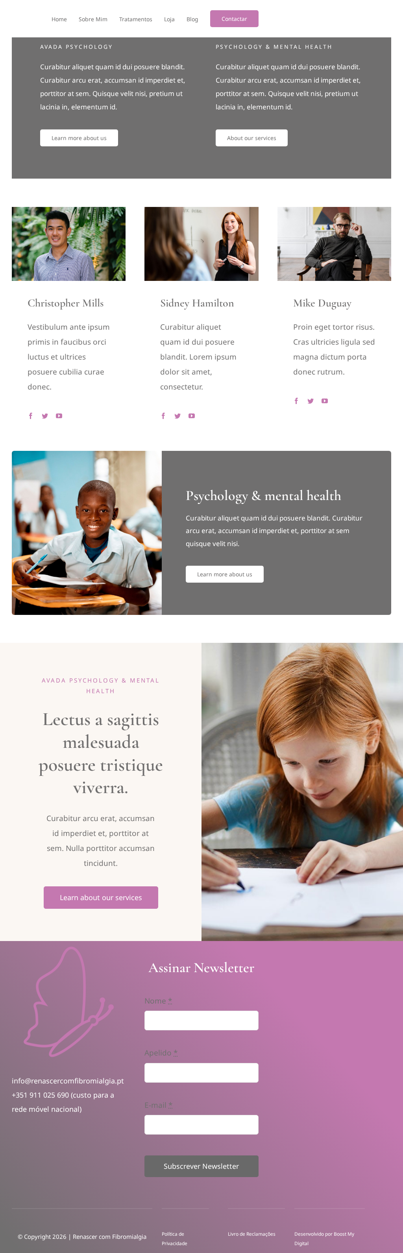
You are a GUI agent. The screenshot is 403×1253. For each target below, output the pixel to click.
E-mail (158, 1105)
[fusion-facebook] (31, 416)
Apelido (160, 1053)
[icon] (69, 948)
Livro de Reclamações (252, 1234)
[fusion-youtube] (59, 416)
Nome (158, 1001)
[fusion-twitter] (45, 416)
